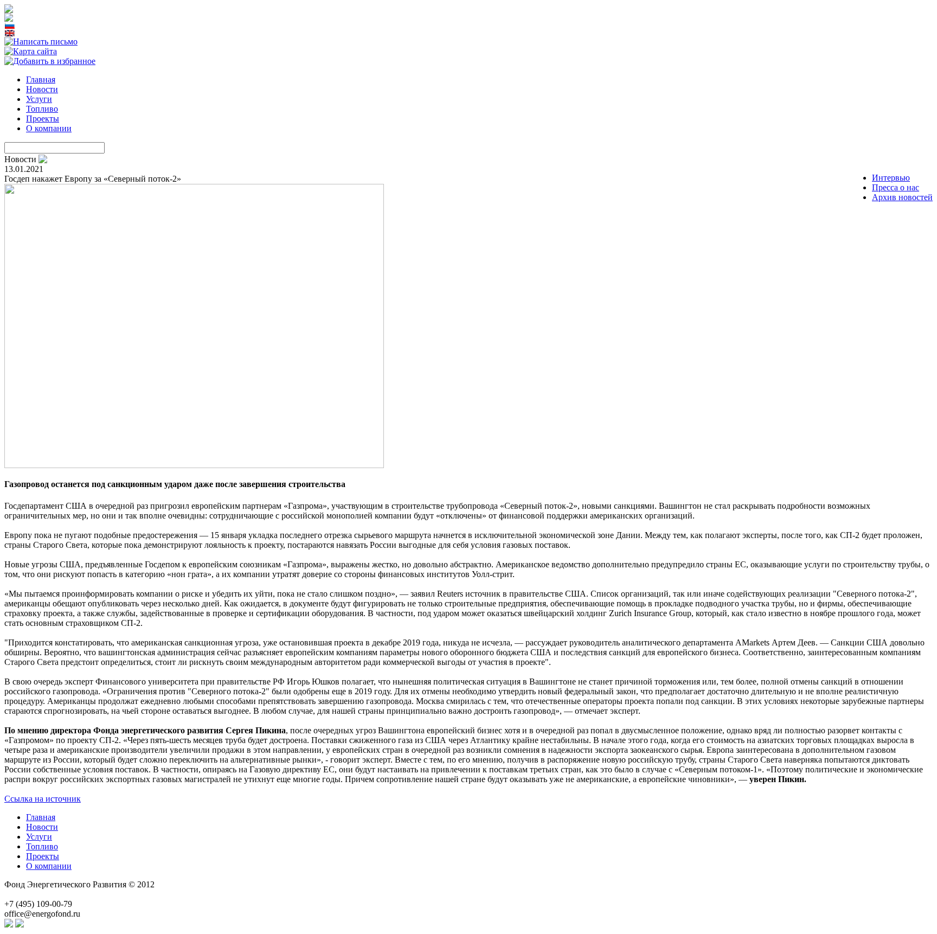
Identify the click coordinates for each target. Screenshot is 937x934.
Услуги (39, 99)
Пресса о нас (895, 187)
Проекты (42, 118)
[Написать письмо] (41, 41)
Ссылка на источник (42, 798)
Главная (40, 79)
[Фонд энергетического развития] (49, 61)
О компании (49, 128)
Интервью (891, 177)
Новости (42, 89)
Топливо (42, 108)
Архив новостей (902, 197)
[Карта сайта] (30, 51)
